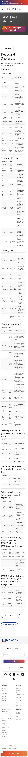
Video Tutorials (20, 697)
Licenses (4, 685)
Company (18, 719)
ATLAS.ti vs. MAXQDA (5, 735)
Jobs (17, 716)
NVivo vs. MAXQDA (4, 731)
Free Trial (15, 753)
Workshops (19, 700)
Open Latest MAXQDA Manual (13, 29)
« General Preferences (10, 616)
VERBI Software (20, 709)
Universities (5, 691)
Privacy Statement (6, 748)
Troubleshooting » (9, 624)
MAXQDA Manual (18, 689)
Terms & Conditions (7, 745)
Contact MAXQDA (18, 713)
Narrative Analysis (4, 724)
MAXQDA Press (20, 705)
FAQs (17, 702)
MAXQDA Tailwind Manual (20, 693)
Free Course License (5, 700)
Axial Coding (5, 727)
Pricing (4, 688)
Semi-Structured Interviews (6, 719)
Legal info (15, 748)
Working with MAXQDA (6, 710)
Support (18, 722)
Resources (19, 685)
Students (4, 693)
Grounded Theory (5, 715)
